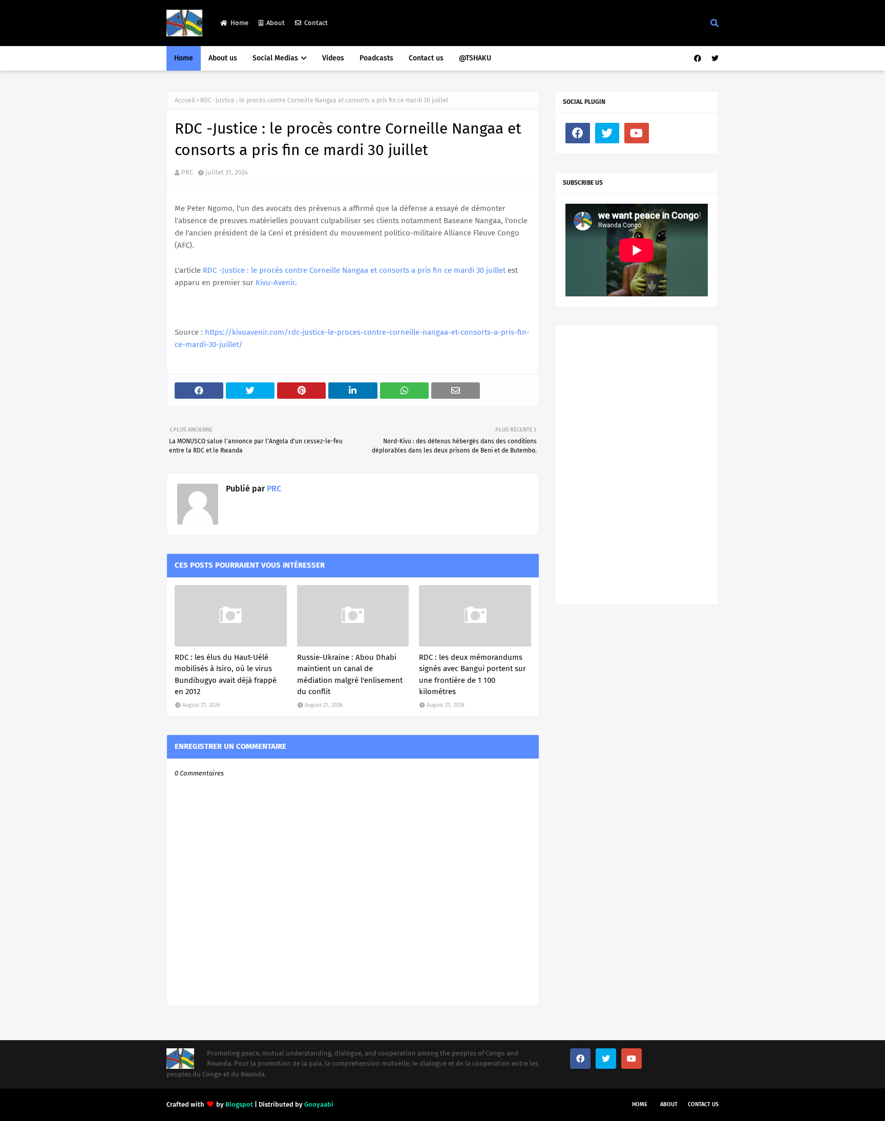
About (275, 23)
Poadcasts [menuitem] (376, 58)
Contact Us (703, 1104)
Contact (316, 23)
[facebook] (697, 58)
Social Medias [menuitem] (275, 58)
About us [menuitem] (222, 58)
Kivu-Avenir (275, 282)
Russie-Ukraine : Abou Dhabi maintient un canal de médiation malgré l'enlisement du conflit (350, 675)
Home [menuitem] (183, 58)
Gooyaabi (318, 1104)
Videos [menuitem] (333, 58)
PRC (187, 172)
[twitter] (714, 58)
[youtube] (636, 133)
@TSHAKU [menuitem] (475, 58)
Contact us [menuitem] (426, 58)
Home (239, 23)
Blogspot (239, 1104)
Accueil (185, 100)
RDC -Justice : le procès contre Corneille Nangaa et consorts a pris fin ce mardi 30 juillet (354, 270)
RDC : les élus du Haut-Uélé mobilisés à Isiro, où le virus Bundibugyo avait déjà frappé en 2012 (226, 675)
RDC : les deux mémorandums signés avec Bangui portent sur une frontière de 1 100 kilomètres (472, 675)
